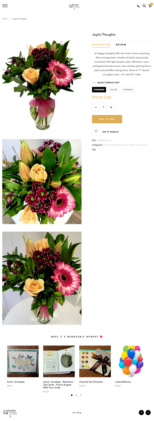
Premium (128, 89)
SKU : (94, 140)
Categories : (97, 145)
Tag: (94, 149)
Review (121, 45)
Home (5, 19)
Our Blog (77, 413)
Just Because (141, 145)
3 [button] (81, 395)
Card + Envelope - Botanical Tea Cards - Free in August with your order (58, 385)
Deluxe (114, 89)
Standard (99, 89)
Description (101, 45)
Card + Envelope (16, 382)
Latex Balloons (123, 382)
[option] (23, 367)
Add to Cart (107, 119)
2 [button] (76, 395)
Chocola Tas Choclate (91, 382)
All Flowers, (110, 145)
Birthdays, (121, 145)
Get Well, (130, 145)
